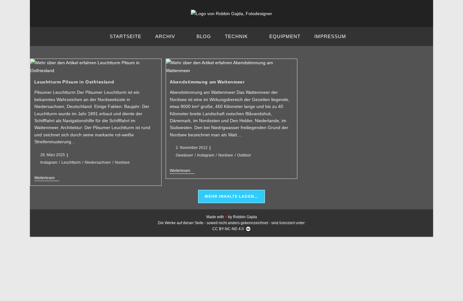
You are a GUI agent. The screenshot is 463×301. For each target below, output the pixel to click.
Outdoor (244, 155)
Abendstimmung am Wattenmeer (207, 81)
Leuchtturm (71, 162)
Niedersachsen (98, 162)
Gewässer (184, 155)
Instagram (48, 162)
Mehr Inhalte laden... (231, 196)
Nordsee (122, 162)
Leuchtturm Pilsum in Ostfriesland (74, 81)
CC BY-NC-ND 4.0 (228, 229)
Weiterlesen (46, 178)
